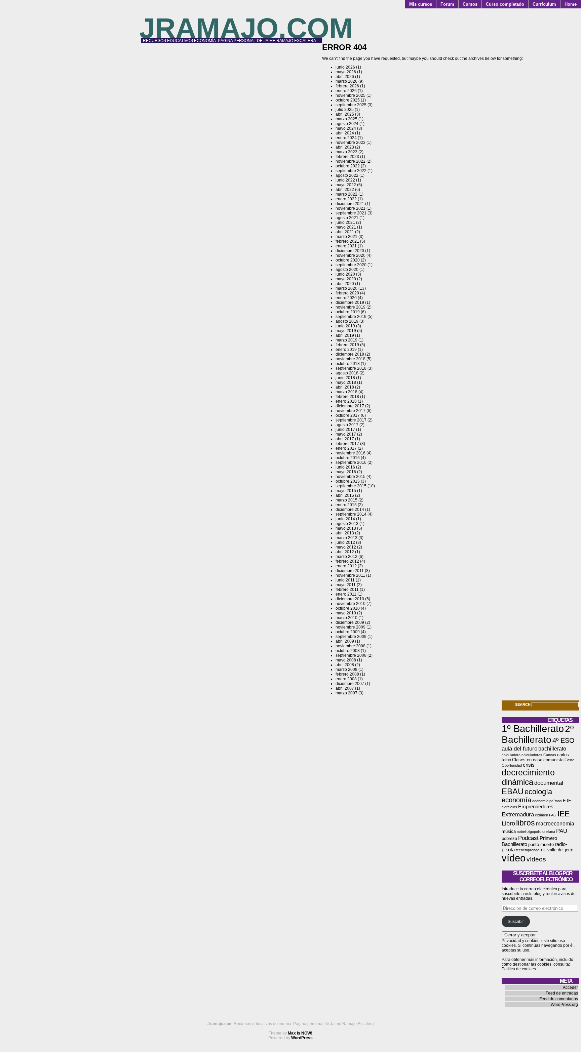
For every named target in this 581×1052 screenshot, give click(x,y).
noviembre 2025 (350, 95)
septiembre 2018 (351, 368)
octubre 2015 (348, 481)
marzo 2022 (346, 194)
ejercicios (509, 807)
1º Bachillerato (533, 728)
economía (516, 800)
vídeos (536, 859)
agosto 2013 (347, 523)
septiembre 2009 (351, 636)
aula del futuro (519, 748)
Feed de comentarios (558, 999)
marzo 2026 (346, 81)
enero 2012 (346, 566)
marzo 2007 (346, 693)
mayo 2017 (346, 434)
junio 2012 (345, 542)
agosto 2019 (347, 321)
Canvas (549, 755)
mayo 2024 (346, 128)
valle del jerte (560, 849)
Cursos (470, 4)
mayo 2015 (346, 490)
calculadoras (531, 755)
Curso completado (505, 4)
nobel (521, 832)
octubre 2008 (348, 650)
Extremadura (518, 814)
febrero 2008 (347, 674)
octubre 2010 (348, 608)
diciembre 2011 (350, 570)
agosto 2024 (347, 123)
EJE (567, 800)
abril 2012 (345, 552)
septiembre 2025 (351, 105)
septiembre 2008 (351, 655)
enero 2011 (346, 594)
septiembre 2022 (351, 170)
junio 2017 (345, 429)
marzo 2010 (346, 617)
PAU (561, 830)
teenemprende (527, 850)
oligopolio (534, 832)
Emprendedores (535, 806)
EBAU (513, 791)
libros (525, 822)
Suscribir (516, 921)
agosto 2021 (347, 217)
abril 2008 (345, 664)
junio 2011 (345, 580)
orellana (548, 832)
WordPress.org (564, 1004)
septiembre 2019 (351, 316)
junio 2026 (345, 67)
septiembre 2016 (351, 462)
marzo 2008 (346, 669)
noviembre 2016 (350, 453)
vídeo (514, 857)
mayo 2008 (346, 660)
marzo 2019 (346, 340)
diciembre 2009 (350, 622)
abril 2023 (345, 147)
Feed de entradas (562, 993)
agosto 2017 (347, 424)
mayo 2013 (346, 528)
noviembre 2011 (350, 575)
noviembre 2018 (350, 359)
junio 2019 (345, 326)
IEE (563, 813)
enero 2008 (346, 679)
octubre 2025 (348, 100)
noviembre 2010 (350, 603)
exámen (541, 815)
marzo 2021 (346, 236)
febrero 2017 (347, 443)
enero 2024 (346, 137)
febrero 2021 (347, 241)
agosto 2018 (347, 373)
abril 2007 (345, 688)
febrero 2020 (347, 293)
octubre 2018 (348, 363)
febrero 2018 (347, 396)
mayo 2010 (346, 613)
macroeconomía (555, 823)
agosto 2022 (347, 175)
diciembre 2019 (350, 302)
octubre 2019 (348, 312)
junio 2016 (345, 467)
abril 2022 (345, 189)
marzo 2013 (346, 537)
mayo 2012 (346, 547)
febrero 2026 (347, 86)
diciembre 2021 (350, 203)
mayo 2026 (346, 72)
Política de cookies (519, 969)
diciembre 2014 (350, 509)
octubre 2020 (348, 260)
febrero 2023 (347, 156)
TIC (543, 850)
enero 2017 (346, 448)
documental (548, 782)
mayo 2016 (346, 472)
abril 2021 (345, 232)
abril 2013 (345, 533)
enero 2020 (346, 297)
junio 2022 (345, 180)
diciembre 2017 (350, 406)
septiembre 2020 (351, 264)
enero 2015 (346, 504)
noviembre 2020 (350, 255)
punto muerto (541, 844)
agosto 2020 (347, 269)
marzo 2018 (346, 392)
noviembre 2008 (350, 646)
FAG (552, 815)
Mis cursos (420, 4)
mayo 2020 (346, 279)
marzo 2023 (346, 152)
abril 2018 (345, 387)
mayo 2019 (346, 330)
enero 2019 (346, 349)
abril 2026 (345, 76)
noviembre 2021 (350, 208)
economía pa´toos (547, 801)
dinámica (517, 781)
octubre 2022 (348, 166)
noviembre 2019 (350, 307)
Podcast (528, 838)
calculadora (511, 755)
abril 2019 (345, 335)
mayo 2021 (346, 227)
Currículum (544, 4)
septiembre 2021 (351, 213)
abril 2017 (345, 439)
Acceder (570, 987)
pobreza (509, 838)
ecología (538, 791)
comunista (553, 759)
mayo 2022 (346, 185)
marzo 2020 (346, 288)
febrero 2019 (347, 344)
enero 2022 (346, 199)
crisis (529, 765)
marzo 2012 (346, 556)
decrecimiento (528, 772)
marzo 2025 (346, 119)
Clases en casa (527, 759)
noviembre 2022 (350, 161)
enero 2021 (346, 246)
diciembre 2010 (350, 599)
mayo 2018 (346, 382)
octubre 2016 (348, 457)
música (509, 831)
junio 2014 (345, 519)
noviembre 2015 (350, 476)
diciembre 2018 (350, 354)
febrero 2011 (347, 589)
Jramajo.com (246, 28)
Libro (508, 823)
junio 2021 (345, 222)
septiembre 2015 (351, 486)
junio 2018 (345, 377)
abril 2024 (345, 133)
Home (571, 4)
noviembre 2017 (350, 410)
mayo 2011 (346, 584)
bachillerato (552, 749)
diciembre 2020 (350, 250)
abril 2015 (345, 495)
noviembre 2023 (350, 142)
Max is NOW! (300, 1033)
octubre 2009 (348, 632)
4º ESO (563, 740)
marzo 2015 (346, 500)
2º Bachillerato (538, 734)
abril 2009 (345, 641)
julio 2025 (345, 109)
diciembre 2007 (350, 683)
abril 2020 (345, 283)
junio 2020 (345, 274)
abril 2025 (345, 114)
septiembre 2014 (351, 514)
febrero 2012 (347, 561)
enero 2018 (346, 401)
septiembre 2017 (351, 420)
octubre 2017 (348, 415)
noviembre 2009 (350, 627)
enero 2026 (346, 90)
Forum (447, 4)
